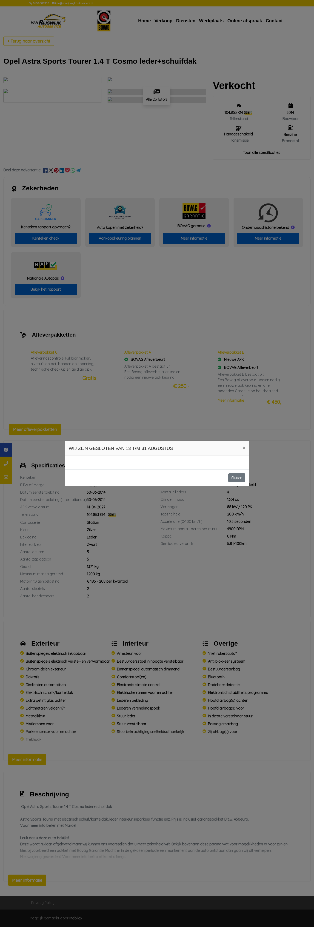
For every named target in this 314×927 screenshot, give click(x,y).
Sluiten (236, 477)
